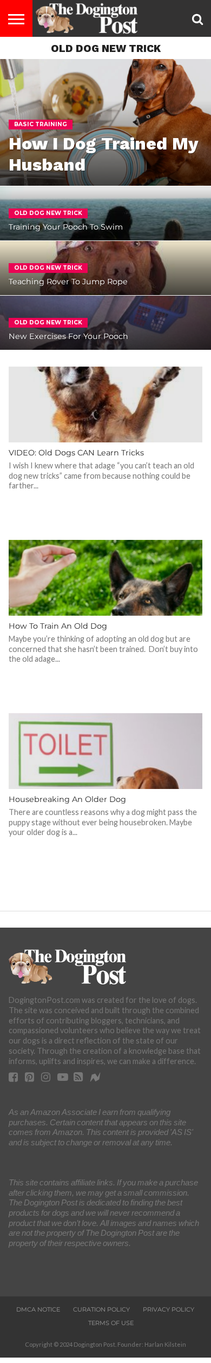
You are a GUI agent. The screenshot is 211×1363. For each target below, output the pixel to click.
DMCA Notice (38, 1309)
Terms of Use (111, 1323)
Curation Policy (101, 1309)
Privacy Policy (168, 1309)
